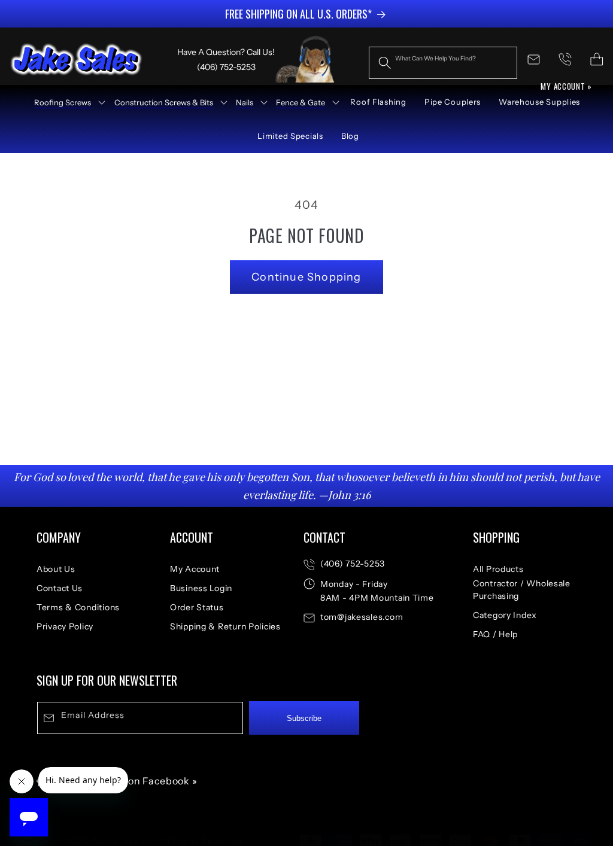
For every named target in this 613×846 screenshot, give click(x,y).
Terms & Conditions (78, 607)
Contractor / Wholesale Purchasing (521, 589)
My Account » (566, 86)
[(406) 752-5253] (565, 59)
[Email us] (534, 59)
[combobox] (443, 63)
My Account (195, 569)
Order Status (197, 607)
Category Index (505, 615)
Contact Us (60, 588)
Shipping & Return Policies (225, 626)
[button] (65, 102)
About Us (56, 569)
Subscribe (304, 718)
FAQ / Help (495, 634)
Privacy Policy (65, 626)
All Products (498, 569)
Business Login (201, 588)
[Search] (384, 62)
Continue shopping (306, 277)
